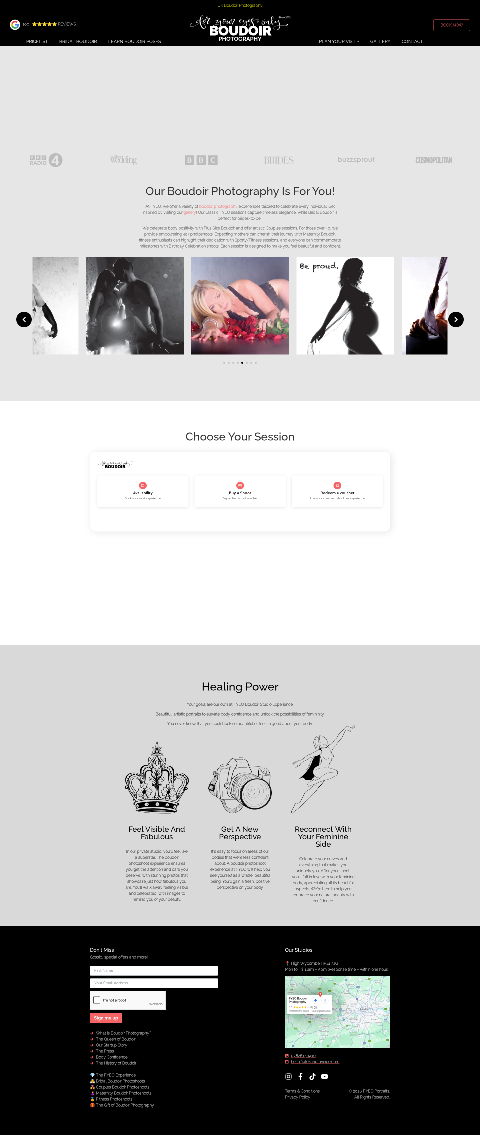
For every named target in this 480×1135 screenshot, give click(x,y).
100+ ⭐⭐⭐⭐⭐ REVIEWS (49, 24)
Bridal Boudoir (78, 41)
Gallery (380, 41)
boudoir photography (218, 206)
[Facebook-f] (300, 1076)
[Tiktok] (312, 1076)
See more (117, 348)
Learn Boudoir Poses (134, 41)
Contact (412, 41)
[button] (224, 363)
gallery (190, 212)
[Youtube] (324, 1076)
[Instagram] (288, 1076)
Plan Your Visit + (339, 41)
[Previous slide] (24, 319)
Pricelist (37, 41)
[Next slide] (456, 319)
